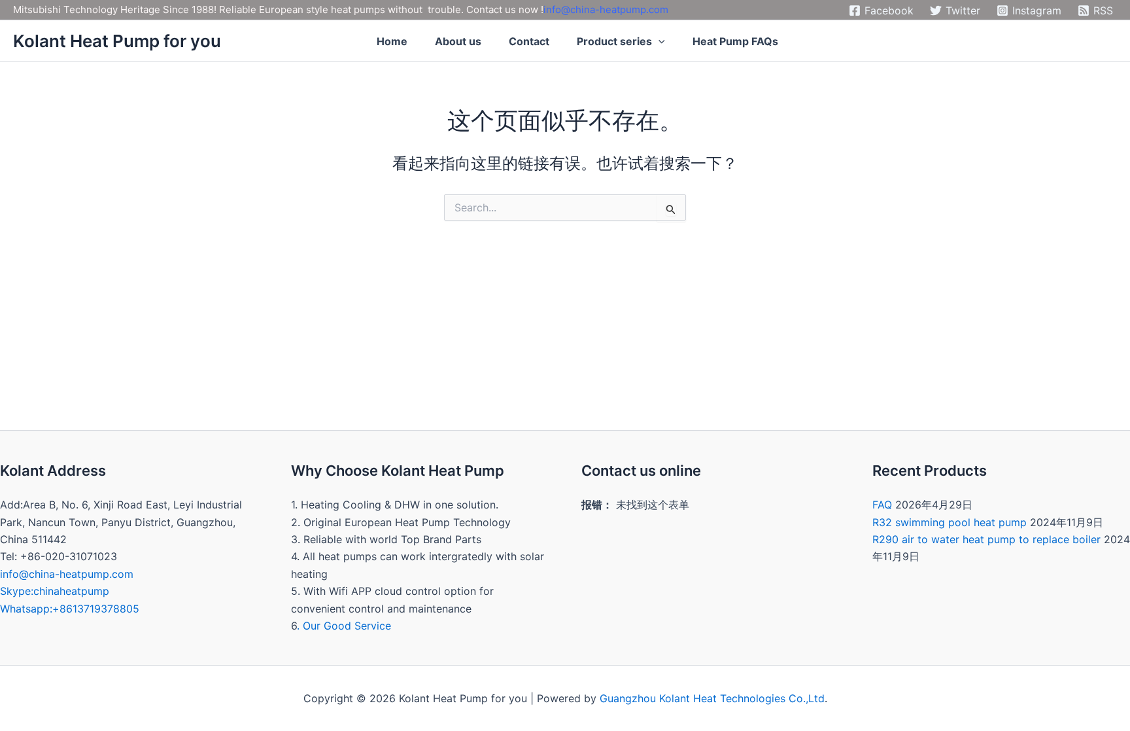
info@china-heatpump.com (605, 9)
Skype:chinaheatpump (54, 590)
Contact (529, 41)
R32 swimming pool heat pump (949, 522)
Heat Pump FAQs (735, 41)
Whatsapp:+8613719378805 (69, 608)
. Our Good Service (344, 625)
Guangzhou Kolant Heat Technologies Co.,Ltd (712, 698)
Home (392, 41)
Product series (614, 41)
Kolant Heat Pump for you (117, 41)
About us (458, 41)
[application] (658, 41)
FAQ (882, 504)
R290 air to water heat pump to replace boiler (986, 539)
